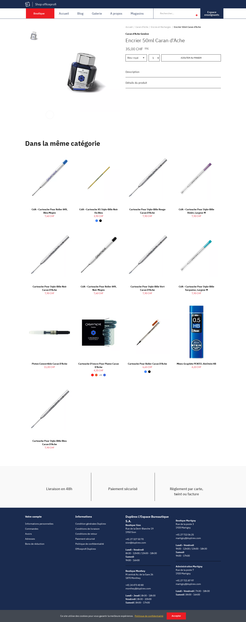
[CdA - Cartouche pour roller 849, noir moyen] (99, 255)
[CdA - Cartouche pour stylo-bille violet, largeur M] (197, 178)
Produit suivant (218, 27)
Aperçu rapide (63, 156)
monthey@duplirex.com (138, 588)
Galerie (97, 13)
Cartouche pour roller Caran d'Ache (147, 363)
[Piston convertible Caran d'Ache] (50, 332)
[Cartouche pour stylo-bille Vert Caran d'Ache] (148, 255)
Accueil (64, 13)
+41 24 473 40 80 (135, 585)
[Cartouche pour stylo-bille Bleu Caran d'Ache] (50, 409)
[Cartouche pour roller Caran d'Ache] (148, 332)
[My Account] (191, 13)
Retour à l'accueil (214, 27)
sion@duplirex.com (136, 542)
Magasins (137, 13)
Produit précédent (210, 27)
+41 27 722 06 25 (185, 534)
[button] (211, 13)
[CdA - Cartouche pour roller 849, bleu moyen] (50, 178)
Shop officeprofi (45, 4)
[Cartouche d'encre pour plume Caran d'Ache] (99, 332)
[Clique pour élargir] (50, 115)
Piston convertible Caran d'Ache (49, 363)
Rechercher (184, 13)
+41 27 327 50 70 (135, 539)
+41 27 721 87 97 (185, 580)
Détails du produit (136, 82)
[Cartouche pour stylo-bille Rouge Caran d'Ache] (148, 178)
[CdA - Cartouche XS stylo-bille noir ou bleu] (99, 178)
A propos (116, 13)
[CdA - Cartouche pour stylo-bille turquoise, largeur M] (197, 255)
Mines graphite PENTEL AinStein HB (196, 363)
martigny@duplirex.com (188, 538)
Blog (80, 13)
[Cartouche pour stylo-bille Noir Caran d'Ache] (50, 255)
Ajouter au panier (191, 57)
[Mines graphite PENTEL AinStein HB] (197, 332)
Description (132, 71)
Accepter (176, 615)
